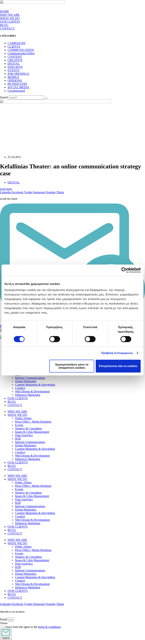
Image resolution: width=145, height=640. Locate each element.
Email (4, 619)
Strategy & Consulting (28, 428)
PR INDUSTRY (18, 84)
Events (19, 425)
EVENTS (13, 70)
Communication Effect (21, 53)
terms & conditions (49, 626)
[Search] (46, 98)
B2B (18, 438)
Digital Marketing (25, 381)
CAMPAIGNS (16, 43)
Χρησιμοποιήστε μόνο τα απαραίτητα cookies (71, 366)
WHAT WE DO (17, 414)
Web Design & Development (32, 391)
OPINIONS (15, 80)
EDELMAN (15, 67)
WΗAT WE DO (10, 18)
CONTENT (15, 56)
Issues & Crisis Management (32, 431)
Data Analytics (24, 435)
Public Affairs (23, 418)
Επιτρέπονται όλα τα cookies (118, 366)
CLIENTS (14, 46)
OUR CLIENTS (10, 21)
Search (4, 97)
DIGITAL (14, 63)
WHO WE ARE (10, 14)
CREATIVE (15, 60)
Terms (3, 623)
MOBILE (13, 77)
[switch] (54, 339)
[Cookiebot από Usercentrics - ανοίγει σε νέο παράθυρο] (124, 270)
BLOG (4, 25)
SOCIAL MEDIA (18, 87)
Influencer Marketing (27, 394)
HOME (4, 11)
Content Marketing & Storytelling (35, 384)
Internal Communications (30, 377)
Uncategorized (16, 90)
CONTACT (7, 28)
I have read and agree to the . (33, 626)
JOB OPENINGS (18, 73)
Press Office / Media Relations (33, 421)
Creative (20, 388)
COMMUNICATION (21, 50)
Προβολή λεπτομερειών (117, 353)
